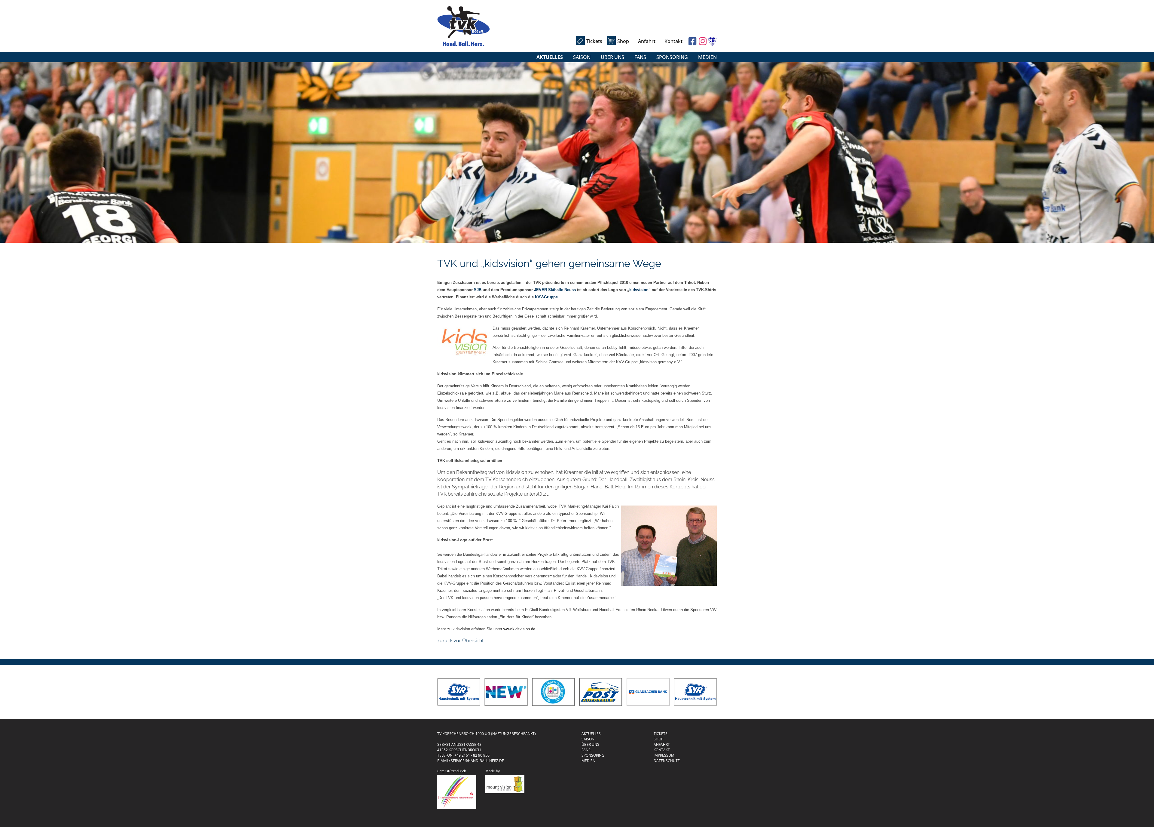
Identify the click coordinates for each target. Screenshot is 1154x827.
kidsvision (639, 289)
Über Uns (612, 57)
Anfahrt (646, 41)
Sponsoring (672, 57)
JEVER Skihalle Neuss (555, 289)
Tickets (594, 41)
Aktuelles (549, 57)
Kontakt (673, 41)
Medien (707, 57)
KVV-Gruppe (546, 297)
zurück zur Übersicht (460, 641)
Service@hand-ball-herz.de (477, 760)
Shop (623, 41)
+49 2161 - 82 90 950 (472, 755)
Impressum (664, 755)
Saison (582, 57)
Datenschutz (667, 760)
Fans (640, 57)
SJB (477, 289)
